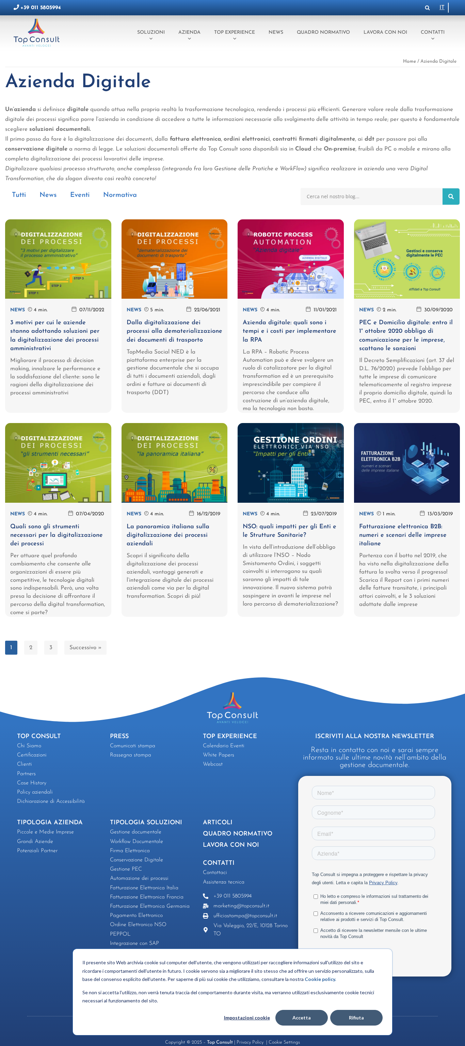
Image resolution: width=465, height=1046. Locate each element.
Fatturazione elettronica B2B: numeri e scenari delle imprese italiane (403, 535)
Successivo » (85, 648)
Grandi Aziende (35, 841)
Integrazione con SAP (134, 943)
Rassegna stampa (130, 755)
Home (409, 61)
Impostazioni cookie (247, 1017)
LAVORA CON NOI (231, 845)
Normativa (120, 195)
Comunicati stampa (132, 746)
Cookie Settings (284, 1042)
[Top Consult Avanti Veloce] (38, 32)
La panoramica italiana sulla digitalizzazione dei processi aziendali (168, 535)
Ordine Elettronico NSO (138, 924)
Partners (26, 774)
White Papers (218, 755)
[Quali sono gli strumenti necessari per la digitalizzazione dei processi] (58, 463)
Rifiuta (356, 1017)
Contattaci (215, 872)
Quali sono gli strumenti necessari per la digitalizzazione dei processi (56, 535)
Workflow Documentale (136, 841)
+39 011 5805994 (40, 8)
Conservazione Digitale (136, 860)
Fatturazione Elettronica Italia (144, 888)
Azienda (189, 32)
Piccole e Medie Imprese (45, 832)
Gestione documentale (135, 832)
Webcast (213, 764)
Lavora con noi (385, 32)
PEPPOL (120, 934)
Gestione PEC (126, 869)
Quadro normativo (323, 32)
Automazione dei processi (139, 878)
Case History (31, 783)
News (276, 32)
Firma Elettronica (130, 851)
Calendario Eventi (223, 746)
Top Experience (234, 32)
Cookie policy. (320, 979)
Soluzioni (151, 32)
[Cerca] (427, 7)
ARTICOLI (218, 823)
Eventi (80, 195)
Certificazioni (32, 755)
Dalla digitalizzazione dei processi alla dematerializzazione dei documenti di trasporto (174, 331)
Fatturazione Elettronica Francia (146, 897)
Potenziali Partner (37, 851)
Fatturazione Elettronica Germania (150, 906)
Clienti (24, 764)
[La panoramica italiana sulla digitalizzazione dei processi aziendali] (175, 463)
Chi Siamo (29, 746)
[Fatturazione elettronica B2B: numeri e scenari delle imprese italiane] (407, 463)
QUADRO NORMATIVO (237, 834)
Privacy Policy (251, 1042)
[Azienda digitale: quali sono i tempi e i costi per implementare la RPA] (291, 259)
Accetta (301, 1017)
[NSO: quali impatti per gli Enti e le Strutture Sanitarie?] (291, 463)
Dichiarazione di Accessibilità (51, 801)
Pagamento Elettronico (136, 915)
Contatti (433, 32)
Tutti (19, 195)
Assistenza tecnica (223, 882)
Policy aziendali (35, 792)
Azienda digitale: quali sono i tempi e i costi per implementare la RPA (289, 331)
